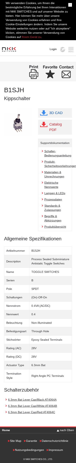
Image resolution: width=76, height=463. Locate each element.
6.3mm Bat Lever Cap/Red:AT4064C (31, 412)
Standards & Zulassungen (52, 208)
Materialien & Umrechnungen (54, 174)
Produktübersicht (55, 226)
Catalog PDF (55, 127)
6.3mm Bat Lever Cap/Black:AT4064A (32, 399)
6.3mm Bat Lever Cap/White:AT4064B (32, 405)
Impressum (56, 450)
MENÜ (71, 49)
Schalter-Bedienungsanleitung (57, 153)
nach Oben (67, 430)
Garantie (31, 441)
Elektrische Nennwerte (51, 185)
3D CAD (56, 113)
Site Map (15, 441)
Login (53, 49)
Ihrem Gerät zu (31, 37)
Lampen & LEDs (54, 193)
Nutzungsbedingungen (29, 450)
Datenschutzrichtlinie (55, 441)
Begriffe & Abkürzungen (52, 218)
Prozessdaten (53, 199)
